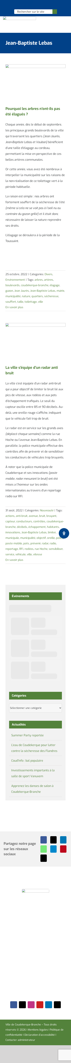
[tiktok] (57, 1004)
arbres (39, 280)
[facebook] (13, 1004)
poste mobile (13, 543)
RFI (21, 549)
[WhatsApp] (44, 849)
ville (40, 302)
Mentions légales (38, 1029)
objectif (41, 538)
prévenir (35, 543)
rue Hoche (41, 549)
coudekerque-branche (34, 285)
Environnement (15, 280)
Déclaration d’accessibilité (39, 1035)
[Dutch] (26, 5)
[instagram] (31, 1004)
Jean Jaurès (21, 291)
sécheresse (51, 296)
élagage (55, 285)
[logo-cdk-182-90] (19, 18)
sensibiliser (56, 549)
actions (10, 516)
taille (20, 302)
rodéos (29, 549)
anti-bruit (21, 516)
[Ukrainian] (40, 5)
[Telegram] (53, 849)
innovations (12, 532)
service (9, 554)
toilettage (31, 302)
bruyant (51, 516)
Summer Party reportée (27, 735)
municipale (12, 538)
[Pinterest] (63, 849)
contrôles (39, 521)
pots (26, 543)
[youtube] (39, 1004)
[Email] (44, 858)
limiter (52, 532)
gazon (9, 291)
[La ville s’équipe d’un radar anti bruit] (35, 342)
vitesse (37, 554)
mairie (60, 291)
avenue (33, 516)
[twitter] (22, 1004)
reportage (11, 549)
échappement (37, 527)
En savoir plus (14, 307)
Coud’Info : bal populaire (27, 761)
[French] (35, 5)
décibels (22, 527)
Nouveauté (47, 510)
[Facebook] (44, 839)
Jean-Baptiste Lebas (42, 291)
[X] (53, 839)
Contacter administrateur (20, 1040)
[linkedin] (48, 1004)
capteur (10, 521)
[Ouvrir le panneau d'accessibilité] (64, 533)
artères (48, 280)
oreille (51, 538)
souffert (10, 302)
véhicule (20, 554)
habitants (53, 527)
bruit (42, 516)
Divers (48, 274)
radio (53, 543)
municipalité (13, 296)
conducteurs (24, 521)
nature (26, 296)
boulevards (12, 285)
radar (45, 543)
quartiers (37, 296)
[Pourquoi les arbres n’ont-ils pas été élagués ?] (35, 83)
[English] (30, 5)
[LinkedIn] (63, 839)
